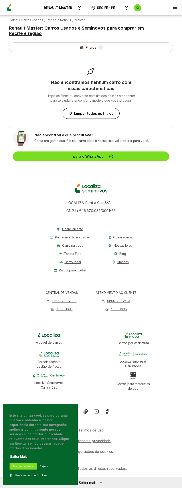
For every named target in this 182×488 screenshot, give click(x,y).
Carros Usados (32, 20)
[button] (62, 309)
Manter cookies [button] (23, 466)
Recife (51, 20)
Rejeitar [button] (44, 466)
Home (13, 20)
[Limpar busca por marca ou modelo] (79, 8)
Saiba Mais (19, 456)
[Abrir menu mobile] (175, 7)
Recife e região (25, 33)
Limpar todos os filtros (93, 113)
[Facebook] (107, 412)
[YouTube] (96, 412)
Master (80, 20)
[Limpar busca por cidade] (126, 8)
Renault (65, 20)
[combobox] (59, 7)
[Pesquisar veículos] (137, 7)
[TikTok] (85, 412)
